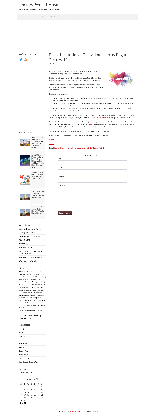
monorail (41, 303)
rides (41, 308)
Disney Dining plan (25, 282)
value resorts (39, 313)
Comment (62, 185)
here (90, 124)
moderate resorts (33, 303)
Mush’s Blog (23, 244)
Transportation (22, 313)
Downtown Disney (24, 287)
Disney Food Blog (25, 240)
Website (61, 176)
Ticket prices (39, 310)
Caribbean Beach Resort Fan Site (30, 229)
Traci (53, 63)
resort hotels (37, 308)
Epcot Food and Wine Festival (35, 290)
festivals (101, 148)
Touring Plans (23, 351)
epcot (31, 287)
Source (51, 139)
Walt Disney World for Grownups (30, 257)
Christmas (34, 274)
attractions (39, 271)
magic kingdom (26, 298)
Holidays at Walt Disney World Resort (32, 295)
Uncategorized (24, 358)
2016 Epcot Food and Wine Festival (28, 272)
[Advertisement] (77, 34)
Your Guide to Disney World (28, 362)
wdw (29, 318)
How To (22, 336)
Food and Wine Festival (34, 292)
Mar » (26, 403)
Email (61, 167)
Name (61, 158)
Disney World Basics (40, 4)
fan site (20, 292)
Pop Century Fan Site (26, 247)
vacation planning (31, 313)
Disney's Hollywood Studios (32, 279)
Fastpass (25, 292)
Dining (44, 277)
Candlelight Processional (25, 274)
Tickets (21, 347)
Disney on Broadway (60, 148)
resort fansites (30, 308)
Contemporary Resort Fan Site (29, 233)
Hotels (21, 332)
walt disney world (25, 316)
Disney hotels (34, 284)
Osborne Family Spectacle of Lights (27, 305)
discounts (21, 279)
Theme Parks (31, 310)
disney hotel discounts (24, 284)
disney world (41, 284)
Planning (39, 305)
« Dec (21, 403)
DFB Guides (38, 277)
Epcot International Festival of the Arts (85, 148)
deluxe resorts (30, 277)
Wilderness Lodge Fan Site (28, 261)
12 (31, 392)
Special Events (23, 310)
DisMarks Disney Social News (29, 236)
